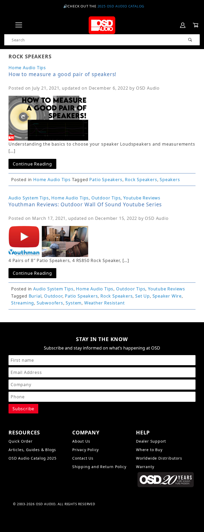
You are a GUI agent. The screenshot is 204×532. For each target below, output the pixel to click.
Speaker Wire (167, 296)
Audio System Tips (28, 198)
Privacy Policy (85, 449)
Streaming (22, 303)
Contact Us (83, 458)
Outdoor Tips (106, 198)
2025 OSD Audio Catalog (120, 6)
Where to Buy (149, 449)
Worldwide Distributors (159, 458)
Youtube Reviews (141, 198)
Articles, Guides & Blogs (32, 449)
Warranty (145, 466)
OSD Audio (148, 88)
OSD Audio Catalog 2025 (32, 458)
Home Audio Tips (27, 68)
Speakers (170, 179)
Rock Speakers (141, 179)
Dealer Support (151, 441)
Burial (35, 296)
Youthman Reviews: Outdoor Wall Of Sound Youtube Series (85, 204)
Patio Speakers (105, 179)
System (74, 303)
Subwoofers (50, 303)
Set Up (142, 296)
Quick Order (20, 441)
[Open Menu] (18, 25)
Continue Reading (32, 164)
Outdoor (53, 296)
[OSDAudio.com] (101, 24)
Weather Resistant (104, 303)
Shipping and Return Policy (99, 466)
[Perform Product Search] (190, 39)
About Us (81, 441)
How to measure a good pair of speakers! (62, 74)
